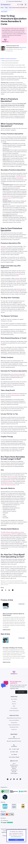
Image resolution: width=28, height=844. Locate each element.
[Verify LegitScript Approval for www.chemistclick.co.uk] (5, 797)
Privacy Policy (14, 722)
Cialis (22, 274)
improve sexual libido (7, 481)
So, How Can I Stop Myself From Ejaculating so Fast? (14, 67)
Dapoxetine (3, 246)
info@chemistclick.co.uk (14, 738)
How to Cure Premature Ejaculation (10, 62)
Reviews (14, 701)
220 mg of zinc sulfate (13, 476)
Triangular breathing (15, 395)
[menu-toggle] (25, 4)
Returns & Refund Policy (14, 724)
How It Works (14, 699)
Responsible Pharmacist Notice (14, 718)
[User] (20, 4)
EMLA (2, 347)
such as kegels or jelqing (16, 374)
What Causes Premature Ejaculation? (10, 60)
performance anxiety (21, 176)
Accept (16, 839)
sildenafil (17, 278)
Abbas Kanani (22, 47)
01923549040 (14, 746)
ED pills (20, 289)
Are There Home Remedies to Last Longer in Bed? (13, 65)
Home (2, 7)
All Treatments (14, 708)
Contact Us (14, 729)
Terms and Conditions (14, 720)
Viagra (17, 274)
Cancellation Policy (14, 727)
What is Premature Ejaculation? (9, 58)
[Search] (18, 4)
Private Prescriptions (14, 710)
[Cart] (22, 4)
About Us (14, 703)
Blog (6, 7)
